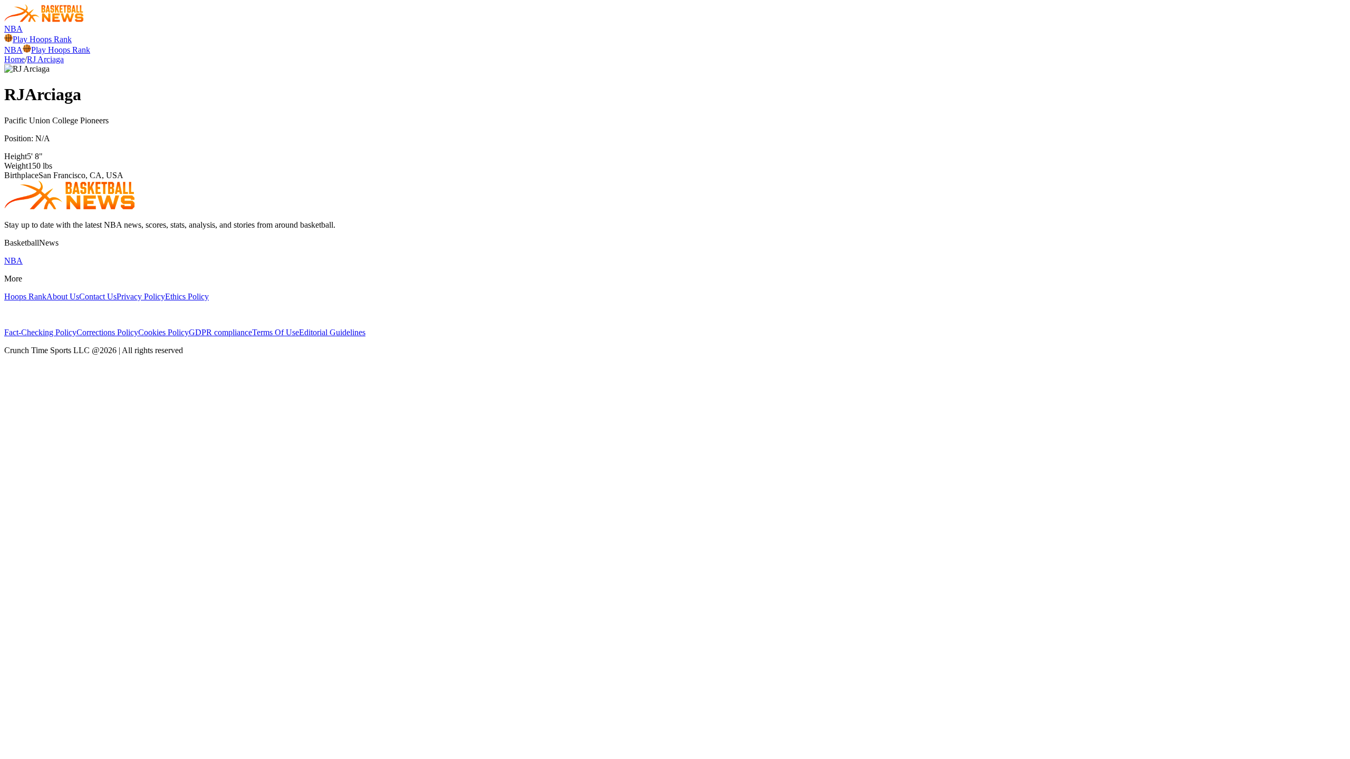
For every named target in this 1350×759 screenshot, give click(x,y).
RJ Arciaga (45, 59)
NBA (13, 28)
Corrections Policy (107, 332)
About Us (62, 296)
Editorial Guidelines (332, 332)
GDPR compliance (220, 332)
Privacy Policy (141, 296)
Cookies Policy (163, 332)
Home (14, 59)
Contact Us (98, 296)
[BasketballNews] (44, 19)
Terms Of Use (275, 332)
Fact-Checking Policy (40, 332)
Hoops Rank (25, 296)
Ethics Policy (187, 296)
